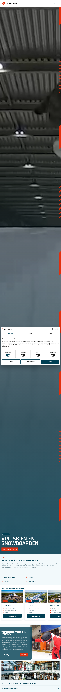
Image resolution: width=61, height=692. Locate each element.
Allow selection (31, 361)
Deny (11, 361)
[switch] (23, 355)
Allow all (50, 361)
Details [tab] (30, 333)
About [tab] (50, 333)
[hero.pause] (21, 549)
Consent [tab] (10, 333)
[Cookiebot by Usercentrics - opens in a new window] (52, 329)
